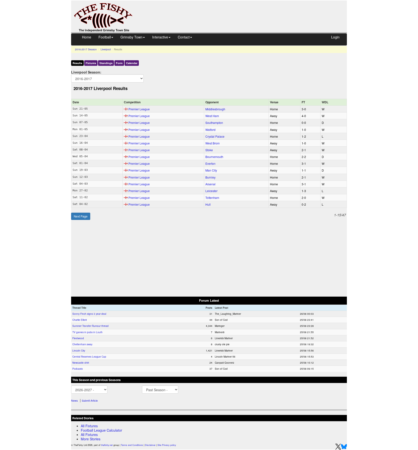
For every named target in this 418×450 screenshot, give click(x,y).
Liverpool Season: (86, 72)
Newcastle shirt (80, 362)
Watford (210, 130)
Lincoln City (78, 350)
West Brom (212, 143)
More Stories (90, 438)
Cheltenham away (82, 344)
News (74, 400)
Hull (208, 204)
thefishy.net (107, 445)
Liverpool (106, 49)
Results (77, 63)
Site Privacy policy (166, 445)
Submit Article (90, 400)
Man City (211, 170)
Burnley (210, 177)
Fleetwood (78, 338)
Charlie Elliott (79, 320)
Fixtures (91, 63)
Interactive (160, 37)
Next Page (81, 216)
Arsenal (210, 184)
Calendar (131, 63)
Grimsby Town (131, 37)
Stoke (209, 150)
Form (119, 63)
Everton (210, 163)
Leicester (211, 191)
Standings (105, 63)
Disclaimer (150, 445)
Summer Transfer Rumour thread (90, 326)
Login (335, 37)
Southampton (214, 122)
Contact (184, 37)
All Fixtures (89, 425)
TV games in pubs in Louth (87, 332)
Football (104, 37)
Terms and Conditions (132, 445)
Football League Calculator (101, 430)
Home (86, 37)
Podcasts (77, 368)
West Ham (212, 116)
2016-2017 (86, 49)
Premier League (139, 109)
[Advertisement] (244, 11)
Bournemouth (214, 157)
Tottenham (212, 197)
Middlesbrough (215, 109)
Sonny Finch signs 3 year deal (89, 313)
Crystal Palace (214, 136)
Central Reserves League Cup (89, 356)
